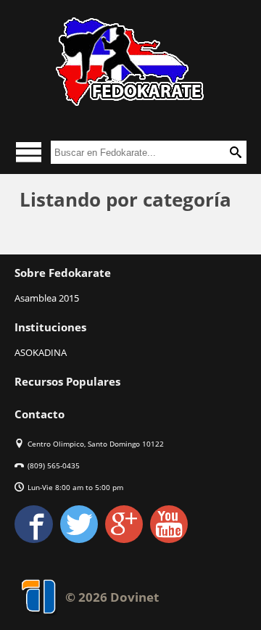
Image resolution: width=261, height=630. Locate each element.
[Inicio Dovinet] (130, 61)
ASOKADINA (40, 352)
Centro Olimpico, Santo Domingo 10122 (96, 444)
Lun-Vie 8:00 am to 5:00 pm (75, 487)
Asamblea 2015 (46, 297)
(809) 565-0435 (54, 465)
